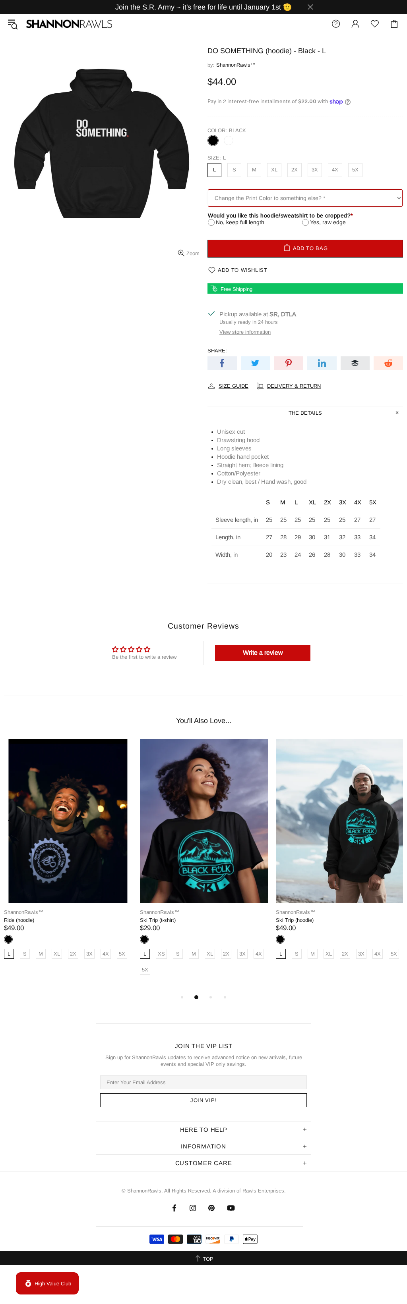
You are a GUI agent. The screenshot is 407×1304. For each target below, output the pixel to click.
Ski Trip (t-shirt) (158, 920)
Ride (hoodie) (19, 920)
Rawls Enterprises (263, 1191)
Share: (217, 351)
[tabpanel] (68, 858)
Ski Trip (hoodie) (295, 920)
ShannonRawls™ (69, 24)
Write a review (263, 652)
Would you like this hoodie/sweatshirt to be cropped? (280, 215)
